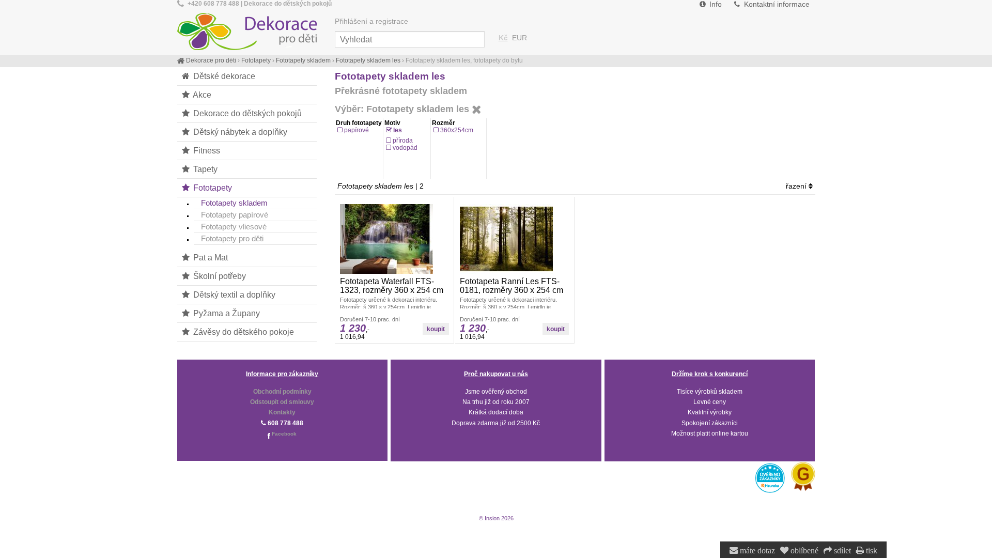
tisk (870, 551)
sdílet (841, 551)
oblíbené (803, 551)
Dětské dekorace (223, 76)
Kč (503, 38)
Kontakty (282, 412)
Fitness (205, 150)
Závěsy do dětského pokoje (242, 331)
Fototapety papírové (234, 214)
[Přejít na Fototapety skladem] (477, 110)
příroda (403, 140)
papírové (356, 130)
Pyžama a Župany (225, 313)
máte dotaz (756, 551)
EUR (519, 38)
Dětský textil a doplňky (233, 294)
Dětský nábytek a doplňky (239, 131)
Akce (201, 94)
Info (714, 4)
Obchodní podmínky (282, 391)
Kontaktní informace (776, 4)
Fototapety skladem (234, 202)
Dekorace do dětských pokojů (246, 113)
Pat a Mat (209, 257)
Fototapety (211, 187)
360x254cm (456, 130)
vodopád (405, 147)
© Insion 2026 (496, 518)
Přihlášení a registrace (371, 21)
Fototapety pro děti (232, 238)
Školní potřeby (218, 276)
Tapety (204, 169)
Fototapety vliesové (234, 226)
